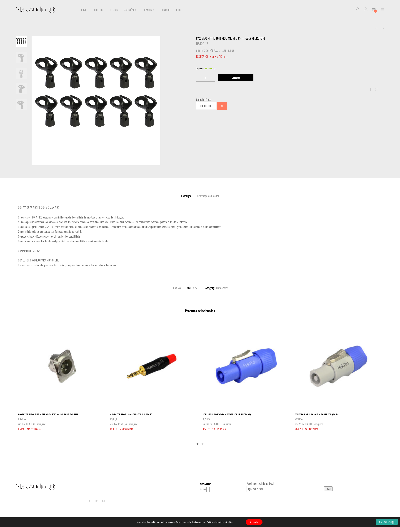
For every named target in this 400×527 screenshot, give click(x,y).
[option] (96, 100)
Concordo (254, 522)
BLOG (178, 10)
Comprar (236, 77)
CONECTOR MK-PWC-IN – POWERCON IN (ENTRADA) (226, 414)
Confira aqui (197, 522)
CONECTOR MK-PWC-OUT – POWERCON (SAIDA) (317, 414)
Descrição (186, 196)
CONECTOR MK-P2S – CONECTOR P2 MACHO (131, 414)
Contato (165, 10)
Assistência (130, 10)
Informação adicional (208, 196)
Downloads (148, 10)
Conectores (222, 288)
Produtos (98, 10)
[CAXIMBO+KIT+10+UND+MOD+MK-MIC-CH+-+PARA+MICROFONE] (376, 89)
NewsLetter (205, 483)
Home (83, 10)
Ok (222, 106)
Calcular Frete (203, 100)
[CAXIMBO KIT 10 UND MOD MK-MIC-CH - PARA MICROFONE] (370, 89)
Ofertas (114, 10)
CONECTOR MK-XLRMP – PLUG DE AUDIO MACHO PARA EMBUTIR (48, 414)
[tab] (186, 195)
